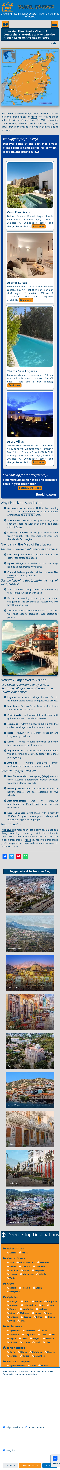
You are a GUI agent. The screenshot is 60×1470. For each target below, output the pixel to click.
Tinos (22, 1320)
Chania (12, 1287)
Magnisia (39, 1270)
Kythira (51, 1352)
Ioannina (40, 1266)
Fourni (44, 1365)
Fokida (12, 1266)
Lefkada (13, 1356)
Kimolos (13, 1309)
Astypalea (30, 1330)
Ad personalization (14, 1427)
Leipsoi (12, 1338)
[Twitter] (12, 857)
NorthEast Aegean (18, 1361)
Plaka (28, 554)
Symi (37, 1342)
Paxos (25, 1356)
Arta (11, 1262)
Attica (24, 1252)
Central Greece (15, 1258)
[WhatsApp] (25, 857)
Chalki (43, 1330)
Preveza (13, 1274)
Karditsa (13, 1270)
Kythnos (42, 1309)
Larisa (26, 1270)
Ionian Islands (15, 1347)
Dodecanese (14, 1326)
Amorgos (13, 1301)
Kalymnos (14, 1334)
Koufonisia (27, 1309)
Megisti (36, 1338)
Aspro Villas (15, 441)
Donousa (13, 1305)
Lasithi (38, 1287)
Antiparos (52, 1301)
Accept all (49, 1465)
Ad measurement (36, 1427)
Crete (10, 1283)
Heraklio (25, 1287)
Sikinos (51, 1317)
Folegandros (29, 1305)
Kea (51, 1305)
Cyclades (12, 1297)
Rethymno (14, 1291)
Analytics (10, 1450)
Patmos (13, 1342)
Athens (12, 1252)
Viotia (12, 1278)
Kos (53, 1334)
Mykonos (24, 1313)
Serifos (27, 1317)
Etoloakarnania (27, 1262)
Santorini (13, 1317)
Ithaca (23, 1352)
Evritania (44, 1262)
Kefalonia (37, 1352)
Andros (38, 1301)
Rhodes (26, 1342)
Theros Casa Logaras (22, 371)
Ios (43, 1305)
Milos (12, 1313)
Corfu (12, 1352)
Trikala (42, 1274)
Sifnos (39, 1317)
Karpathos (29, 1334)
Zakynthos (39, 1356)
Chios (33, 1365)
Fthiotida (25, 1266)
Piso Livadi (8, 113)
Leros (24, 1338)
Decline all (10, 1465)
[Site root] (7, 6)
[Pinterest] (18, 857)
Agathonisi (14, 1330)
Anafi (26, 1301)
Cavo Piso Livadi (18, 212)
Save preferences (30, 1465)
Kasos (43, 1334)
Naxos (37, 1313)
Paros (34, 116)
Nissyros (49, 1338)
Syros (12, 1320)
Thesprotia (28, 1274)
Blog (47, 871)
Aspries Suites (17, 283)
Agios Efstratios (17, 1365)
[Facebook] (5, 857)
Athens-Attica (15, 1248)
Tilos (47, 1342)
